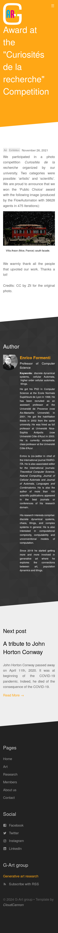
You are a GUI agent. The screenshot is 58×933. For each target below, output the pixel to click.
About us (9, 789)
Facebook (16, 825)
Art (5, 150)
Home (7, 758)
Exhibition (14, 150)
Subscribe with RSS (23, 883)
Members (10, 781)
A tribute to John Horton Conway (24, 647)
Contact (9, 797)
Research (10, 774)
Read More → (13, 695)
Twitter (13, 832)
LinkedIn (15, 848)
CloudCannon (13, 904)
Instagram (16, 840)
